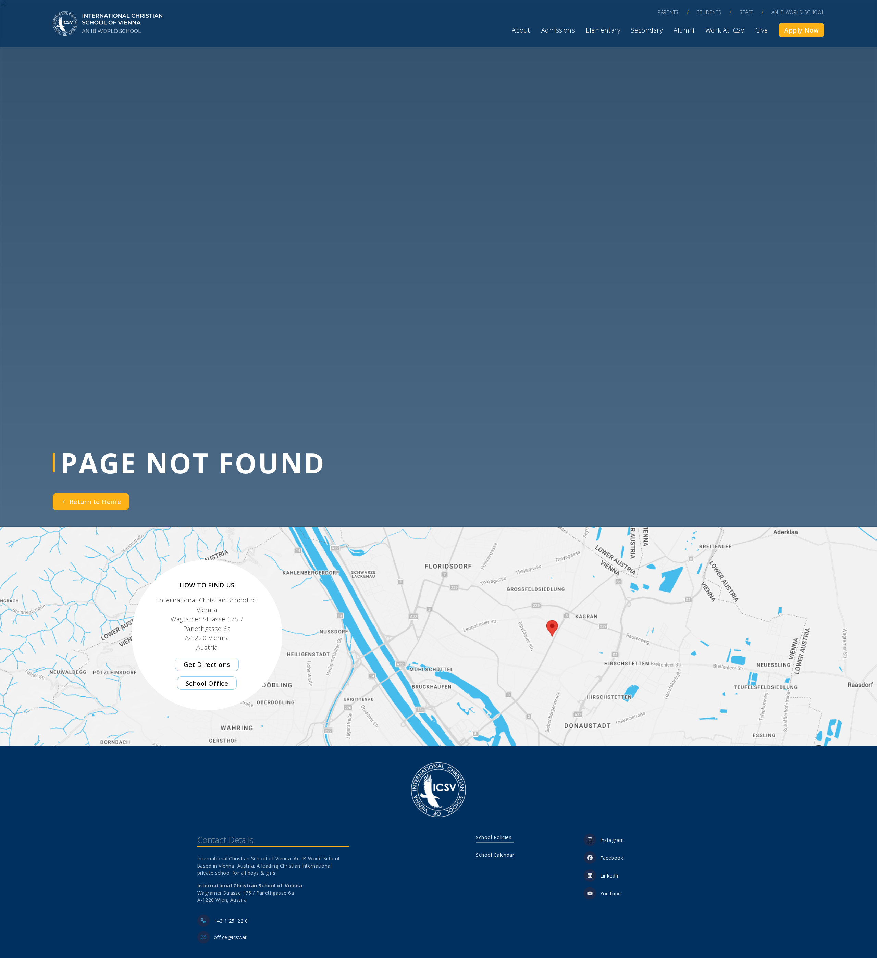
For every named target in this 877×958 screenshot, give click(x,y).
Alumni (684, 30)
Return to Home (95, 501)
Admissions (558, 30)
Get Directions (207, 664)
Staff (746, 12)
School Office (207, 683)
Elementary (603, 30)
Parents (668, 12)
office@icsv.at (230, 937)
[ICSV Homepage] (107, 23)
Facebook (611, 858)
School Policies (493, 837)
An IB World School (797, 12)
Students (709, 12)
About (521, 30)
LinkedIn (610, 875)
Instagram (612, 840)
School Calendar (495, 854)
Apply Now (801, 30)
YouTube (610, 893)
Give (761, 30)
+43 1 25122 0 (231, 921)
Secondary (647, 30)
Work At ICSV (725, 30)
